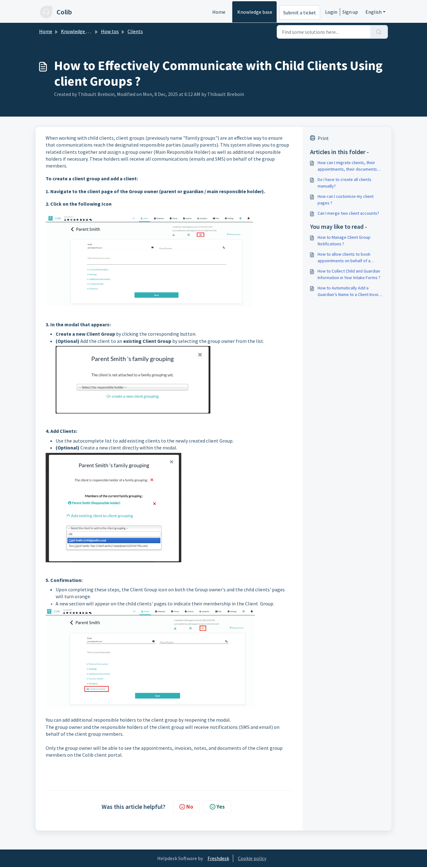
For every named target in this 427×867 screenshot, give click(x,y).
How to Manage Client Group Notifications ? (344, 240)
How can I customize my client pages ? (346, 199)
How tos (110, 31)
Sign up (350, 12)
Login (331, 12)
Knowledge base (254, 12)
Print (323, 138)
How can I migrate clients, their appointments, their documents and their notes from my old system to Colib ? (347, 166)
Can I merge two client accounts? (348, 213)
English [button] (373, 12)
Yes (221, 806)
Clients (135, 31)
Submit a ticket (299, 12)
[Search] (379, 32)
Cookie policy (252, 858)
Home (218, 12)
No (189, 806)
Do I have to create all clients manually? (344, 183)
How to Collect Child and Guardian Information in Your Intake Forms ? (349, 274)
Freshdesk (218, 858)
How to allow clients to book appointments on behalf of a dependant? (344, 257)
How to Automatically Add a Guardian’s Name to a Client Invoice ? (350, 291)
